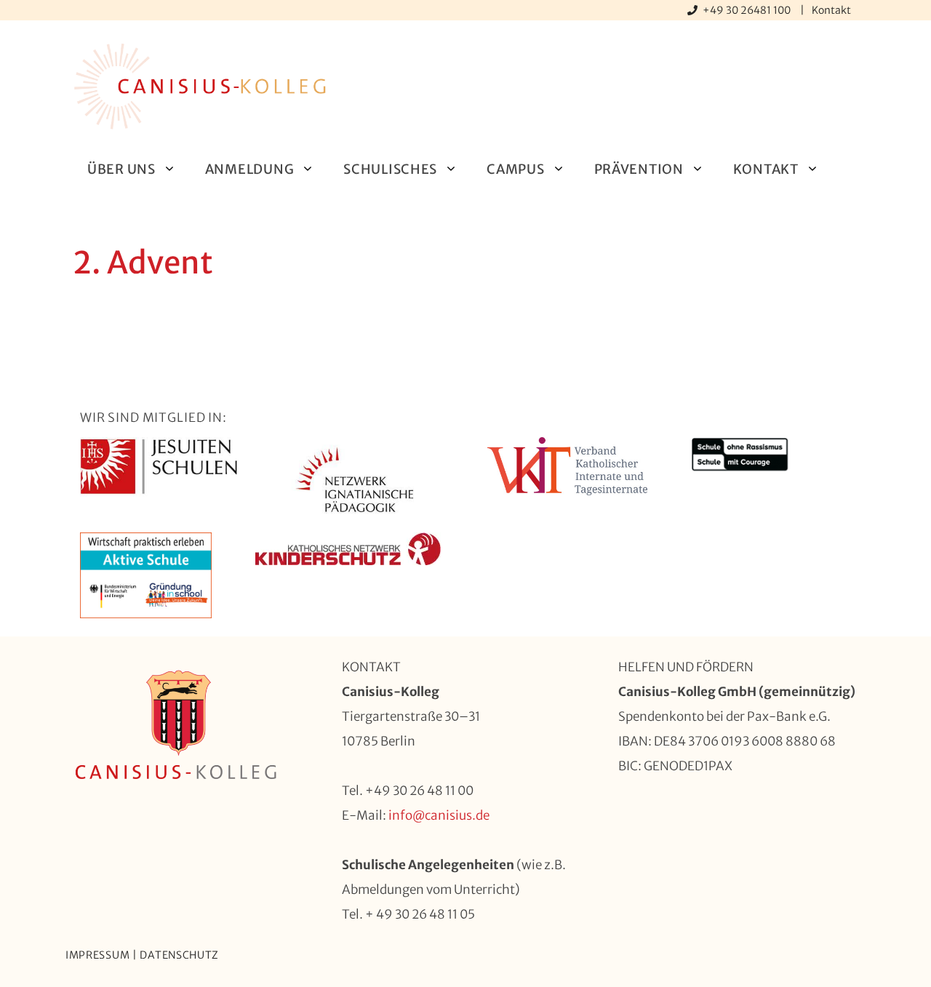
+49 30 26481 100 (748, 10)
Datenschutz (179, 955)
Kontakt (831, 10)
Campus (515, 169)
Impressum (97, 955)
